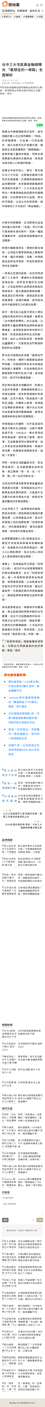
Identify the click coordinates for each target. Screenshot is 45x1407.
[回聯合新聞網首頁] (5, 3)
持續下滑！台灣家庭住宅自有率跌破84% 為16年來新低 (24, 749)
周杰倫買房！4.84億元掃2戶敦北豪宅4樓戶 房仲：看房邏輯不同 (24, 686)
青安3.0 (7, 16)
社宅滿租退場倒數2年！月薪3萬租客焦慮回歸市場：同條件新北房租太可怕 (24, 718)
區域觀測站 (8, 10)
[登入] (37, 4)
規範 (5, 1220)
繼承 (18, 16)
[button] (41, 4)
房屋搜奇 (22, 10)
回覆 (40, 1220)
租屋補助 (29, 16)
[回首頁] (11, 3)
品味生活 (35, 10)
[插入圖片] (33, 1220)
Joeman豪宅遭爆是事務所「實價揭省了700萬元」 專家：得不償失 (24, 702)
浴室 (41, 16)
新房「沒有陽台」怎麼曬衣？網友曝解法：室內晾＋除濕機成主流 (24, 733)
